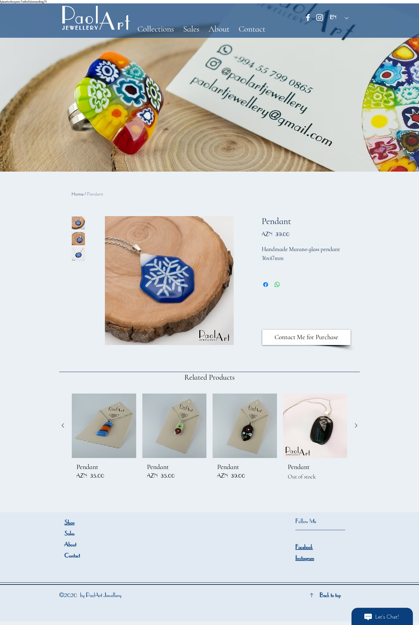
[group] (209, 439)
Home (77, 193)
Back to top (330, 596)
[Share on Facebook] (265, 284)
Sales (69, 534)
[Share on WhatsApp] (277, 284)
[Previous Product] (63, 425)
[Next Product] (356, 425)
